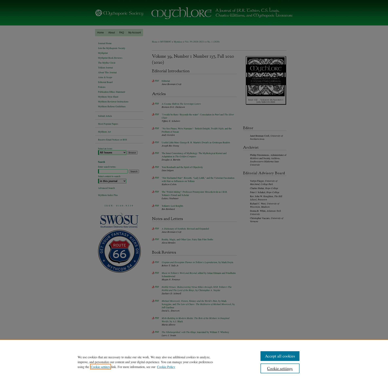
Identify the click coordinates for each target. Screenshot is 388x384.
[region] (194, 361)
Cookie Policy (166, 367)
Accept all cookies (280, 356)
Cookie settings (100, 367)
